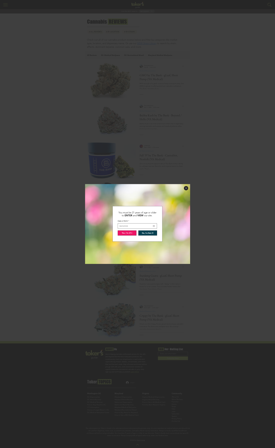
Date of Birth (124, 221)
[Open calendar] (154, 226)
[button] (186, 188)
